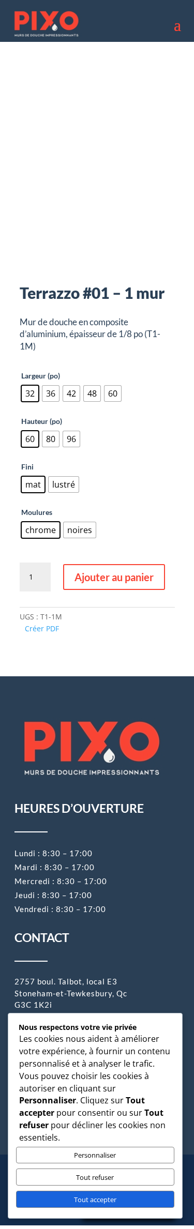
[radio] (30, 393)
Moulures (36, 512)
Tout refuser (95, 1177)
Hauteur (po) (41, 421)
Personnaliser (95, 1155)
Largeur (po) (40, 375)
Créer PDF (42, 628)
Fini (27, 466)
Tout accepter (95, 1199)
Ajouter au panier (114, 577)
